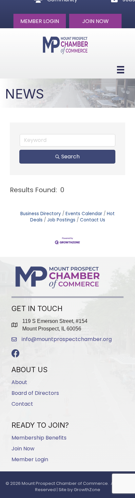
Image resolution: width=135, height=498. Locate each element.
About (19, 382)
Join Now (22, 448)
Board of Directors (35, 393)
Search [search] (70, 156)
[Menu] (120, 70)
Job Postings (61, 220)
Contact (22, 404)
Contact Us (92, 220)
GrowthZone (87, 490)
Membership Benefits (39, 437)
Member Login (29, 459)
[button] (39, 21)
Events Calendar (84, 214)
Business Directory (40, 214)
